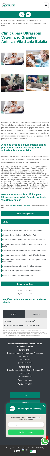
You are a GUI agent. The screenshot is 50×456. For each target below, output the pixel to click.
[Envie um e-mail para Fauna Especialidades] (28, 14)
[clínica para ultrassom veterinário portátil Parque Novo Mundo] (37, 83)
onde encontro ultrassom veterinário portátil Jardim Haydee (23, 255)
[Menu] (46, 5)
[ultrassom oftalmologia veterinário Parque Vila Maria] (37, 58)
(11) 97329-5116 (26, 376)
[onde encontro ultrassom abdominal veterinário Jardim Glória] (12, 107)
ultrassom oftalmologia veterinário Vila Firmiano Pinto (21, 271)
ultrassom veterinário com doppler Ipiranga (17, 275)
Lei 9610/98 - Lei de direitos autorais (28, 335)
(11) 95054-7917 (25, 363)
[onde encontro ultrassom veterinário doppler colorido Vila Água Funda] (12, 58)
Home (25, 395)
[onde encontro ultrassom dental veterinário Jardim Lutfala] (12, 83)
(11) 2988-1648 (15, 206)
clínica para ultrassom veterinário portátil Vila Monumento (23, 230)
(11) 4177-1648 (26, 294)
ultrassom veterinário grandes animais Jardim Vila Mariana (23, 240)
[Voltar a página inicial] (8, 5)
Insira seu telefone (26, 420)
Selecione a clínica (18, 418)
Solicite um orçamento (25, 214)
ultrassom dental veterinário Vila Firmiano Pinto (19, 235)
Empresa (25, 403)
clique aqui (27, 206)
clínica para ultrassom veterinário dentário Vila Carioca (22, 266)
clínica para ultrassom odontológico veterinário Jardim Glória (24, 251)
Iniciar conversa (26, 432)
